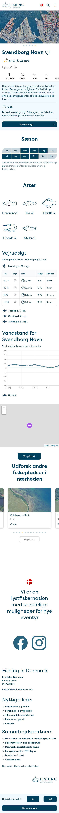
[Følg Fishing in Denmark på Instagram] (39, 643)
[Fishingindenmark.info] (44, 779)
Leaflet (47, 445)
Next (53, 27)
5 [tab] (35, 45)
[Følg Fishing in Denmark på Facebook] (20, 643)
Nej (50, 799)
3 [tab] (29, 45)
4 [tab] (32, 45)
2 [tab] (26, 45)
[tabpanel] (29, 508)
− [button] (4, 412)
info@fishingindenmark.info (17, 689)
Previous (6, 27)
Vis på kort (29, 456)
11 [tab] (42, 532)
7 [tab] (31, 532)
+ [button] (4, 408)
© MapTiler (54, 445)
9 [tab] (36, 532)
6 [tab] (28, 532)
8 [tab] (34, 532)
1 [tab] (23, 45)
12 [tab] (45, 532)
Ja (33, 799)
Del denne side (29, 808)
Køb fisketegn (26, 124)
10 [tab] (39, 532)
